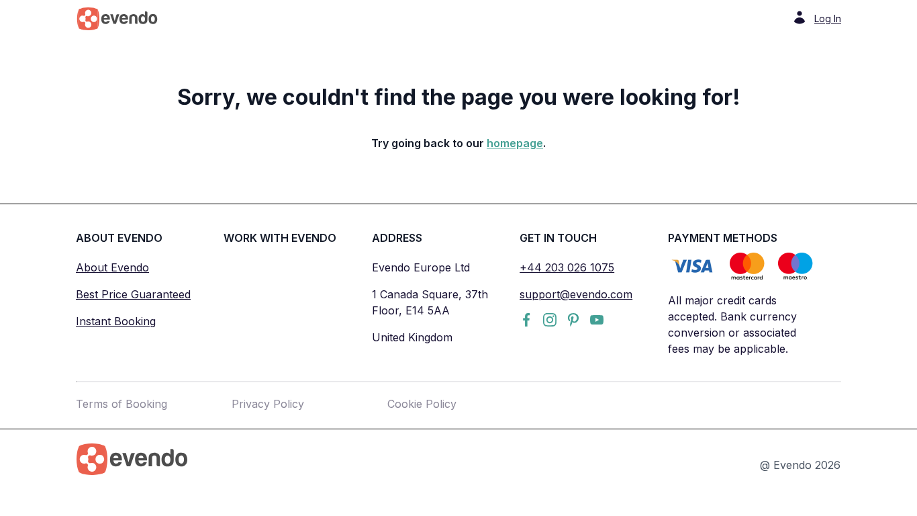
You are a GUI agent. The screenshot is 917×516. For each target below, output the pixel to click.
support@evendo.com (576, 294)
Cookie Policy (421, 404)
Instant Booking (116, 321)
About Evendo (112, 267)
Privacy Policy (268, 404)
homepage (515, 143)
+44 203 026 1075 (567, 267)
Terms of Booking (121, 404)
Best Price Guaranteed (133, 294)
